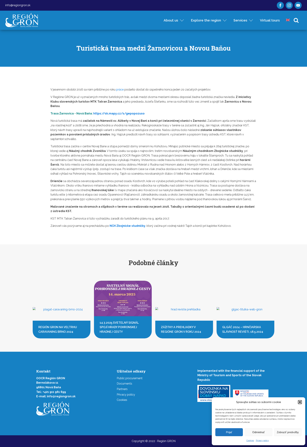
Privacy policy (262, 440)
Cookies (250, 440)
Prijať (229, 432)
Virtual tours (270, 20)
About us (171, 20)
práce (120, 89)
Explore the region (206, 20)
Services (240, 20)
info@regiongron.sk (17, 5)
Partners (122, 389)
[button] (300, 402)
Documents (124, 383)
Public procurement (129, 378)
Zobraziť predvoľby (288, 432)
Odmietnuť (258, 432)
